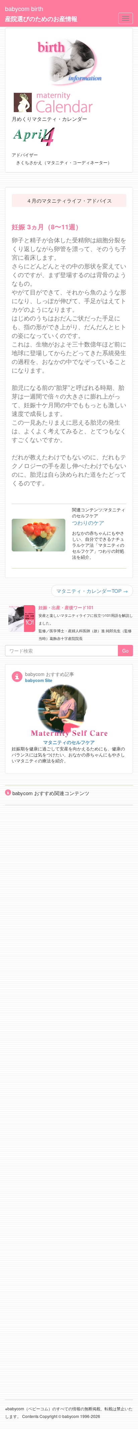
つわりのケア (88, 522)
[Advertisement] (69, 1097)
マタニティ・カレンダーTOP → (92, 590)
